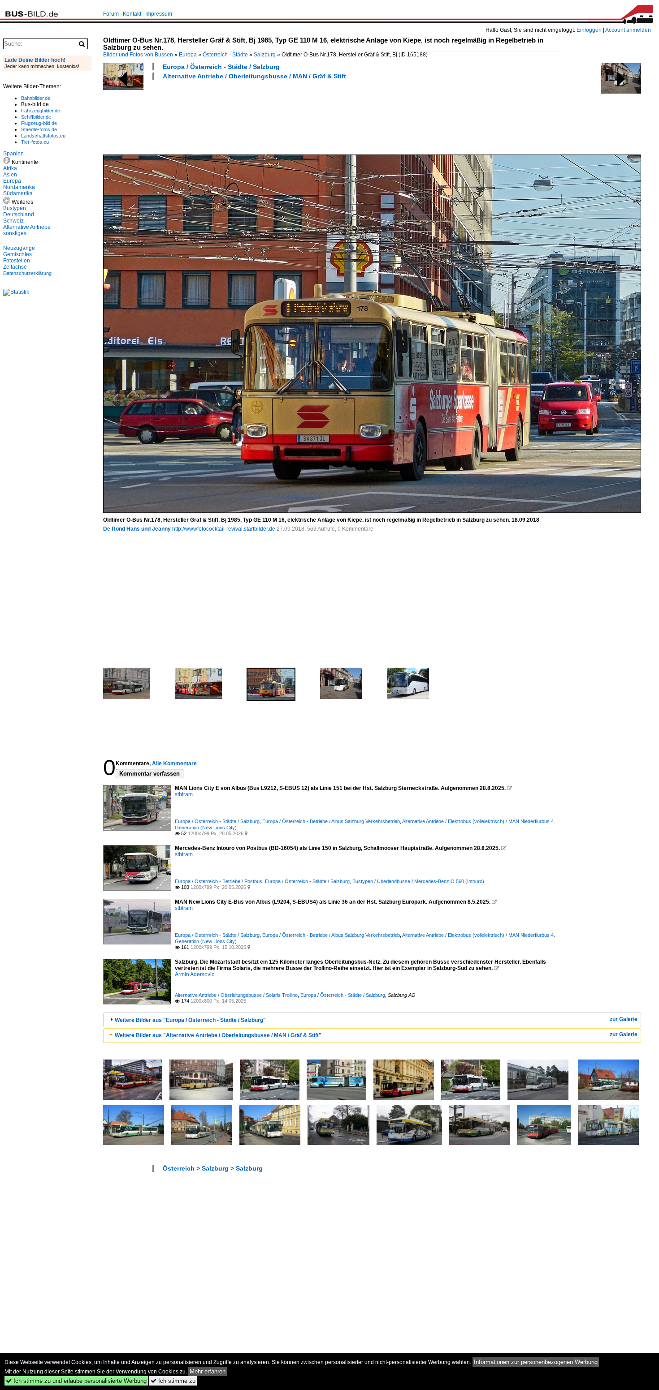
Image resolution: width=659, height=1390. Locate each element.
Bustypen (14, 208)
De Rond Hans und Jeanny (137, 529)
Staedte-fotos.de (39, 129)
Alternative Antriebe (27, 227)
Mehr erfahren (207, 1371)
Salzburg (265, 54)
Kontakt (132, 14)
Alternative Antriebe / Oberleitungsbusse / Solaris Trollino (236, 995)
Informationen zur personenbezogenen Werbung (536, 1362)
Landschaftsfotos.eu (43, 135)
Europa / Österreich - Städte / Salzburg (221, 66)
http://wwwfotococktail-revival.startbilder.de (223, 529)
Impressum (158, 14)
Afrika (10, 168)
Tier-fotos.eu (35, 142)
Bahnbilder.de (35, 98)
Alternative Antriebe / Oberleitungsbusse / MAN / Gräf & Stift (254, 76)
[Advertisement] (266, 116)
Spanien (13, 153)
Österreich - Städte (225, 54)
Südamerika (18, 193)
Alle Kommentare (174, 763)
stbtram (184, 794)
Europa (188, 54)
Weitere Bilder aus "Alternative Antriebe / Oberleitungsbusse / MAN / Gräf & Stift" (218, 1035)
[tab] (372, 1019)
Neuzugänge (19, 248)
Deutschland (18, 214)
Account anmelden (628, 30)
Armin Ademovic (194, 974)
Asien (10, 175)
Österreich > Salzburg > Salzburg (213, 1168)
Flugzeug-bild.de (39, 123)
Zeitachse (15, 267)
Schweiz (13, 221)
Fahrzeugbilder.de (40, 110)
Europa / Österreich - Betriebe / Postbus (218, 881)
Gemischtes (17, 254)
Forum (111, 14)
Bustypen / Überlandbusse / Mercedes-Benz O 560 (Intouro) (418, 881)
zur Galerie (623, 1019)
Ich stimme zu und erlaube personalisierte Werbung (76, 1380)
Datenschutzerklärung (27, 273)
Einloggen (589, 30)
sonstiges (14, 233)
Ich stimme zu (173, 1380)
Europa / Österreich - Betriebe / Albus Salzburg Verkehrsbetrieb (331, 821)
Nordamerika (19, 187)
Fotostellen (16, 260)
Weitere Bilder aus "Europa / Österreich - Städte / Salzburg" (190, 1020)
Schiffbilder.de (36, 117)
